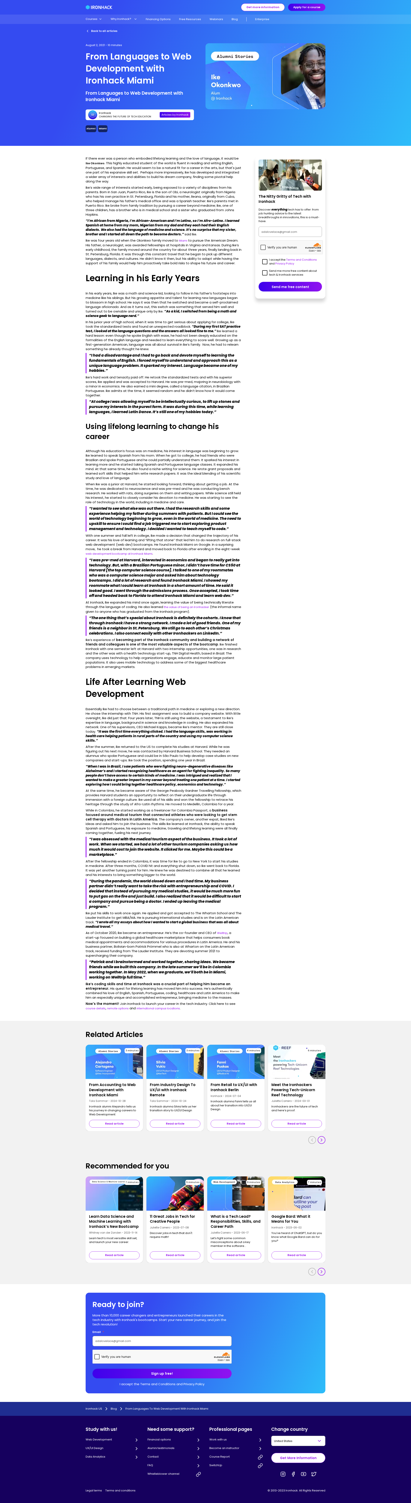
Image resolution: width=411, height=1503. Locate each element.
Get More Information (298, 1458)
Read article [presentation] (114, 1124)
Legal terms (94, 1490)
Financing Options (158, 19)
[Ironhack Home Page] (99, 7)
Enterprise (262, 19)
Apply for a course (306, 7)
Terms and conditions (120, 1490)
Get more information (262, 7)
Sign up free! (162, 1373)
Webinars (216, 19)
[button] (94, 19)
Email (98, 1332)
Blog (235, 19)
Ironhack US (94, 1409)
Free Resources (190, 19)
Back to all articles (104, 31)
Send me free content (290, 286)
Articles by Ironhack (175, 115)
